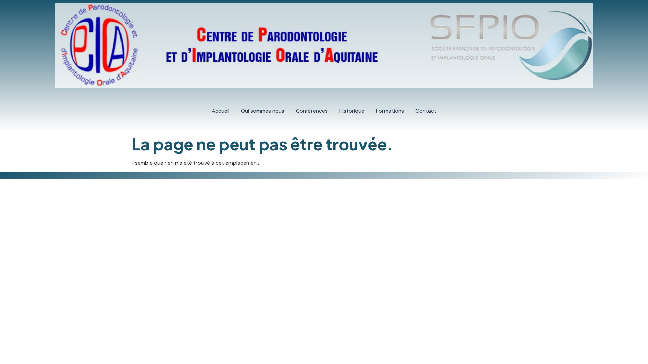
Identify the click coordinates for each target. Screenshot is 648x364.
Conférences (312, 110)
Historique (351, 110)
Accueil (221, 110)
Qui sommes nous (263, 110)
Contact (425, 110)
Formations (390, 110)
